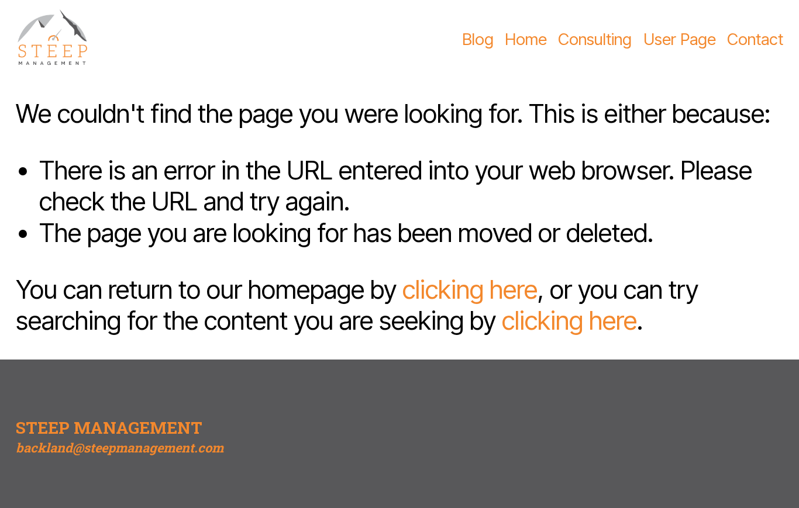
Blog (478, 39)
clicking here (470, 289)
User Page (679, 39)
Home (526, 39)
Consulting (595, 39)
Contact (755, 39)
